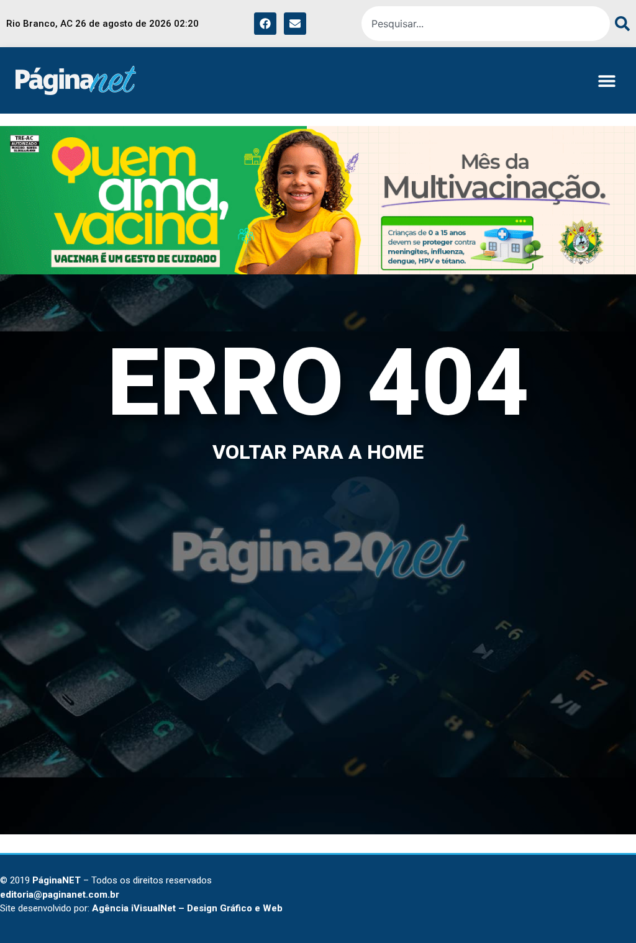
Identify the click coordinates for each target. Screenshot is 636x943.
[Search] (620, 23)
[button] (606, 80)
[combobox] (485, 23)
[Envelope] (295, 23)
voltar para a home (318, 452)
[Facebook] (265, 23)
